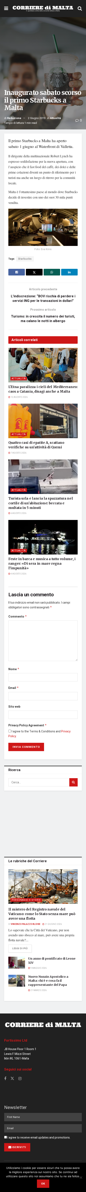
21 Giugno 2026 (53, 924)
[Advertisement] (43, 823)
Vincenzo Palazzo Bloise (25, 924)
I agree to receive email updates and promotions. (38, 1137)
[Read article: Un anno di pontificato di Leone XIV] (16, 963)
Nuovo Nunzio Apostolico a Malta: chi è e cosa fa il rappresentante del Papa (48, 981)
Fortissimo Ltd (15, 1040)
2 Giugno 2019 (36, 118)
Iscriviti (19, 1147)
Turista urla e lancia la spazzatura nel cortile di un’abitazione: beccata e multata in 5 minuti (40, 503)
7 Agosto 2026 (18, 452)
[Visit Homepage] (42, 9)
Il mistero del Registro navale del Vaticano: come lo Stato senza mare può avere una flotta (41, 914)
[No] (81, 1177)
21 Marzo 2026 (38, 990)
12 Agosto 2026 (19, 397)
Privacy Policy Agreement (27, 725)
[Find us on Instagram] (20, 1078)
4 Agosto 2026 (18, 573)
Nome (13, 669)
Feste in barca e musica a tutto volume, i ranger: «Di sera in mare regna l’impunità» (42, 563)
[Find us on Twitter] (12, 1078)
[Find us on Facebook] (5, 1078)
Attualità (55, 118)
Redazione (14, 118)
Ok (43, 1184)
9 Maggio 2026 (38, 968)
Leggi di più (22, 948)
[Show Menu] (6, 8)
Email (13, 688)
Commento (17, 616)
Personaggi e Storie (26, 900)
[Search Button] (80, 8)
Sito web (14, 707)
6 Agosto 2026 (18, 513)
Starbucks (25, 259)
